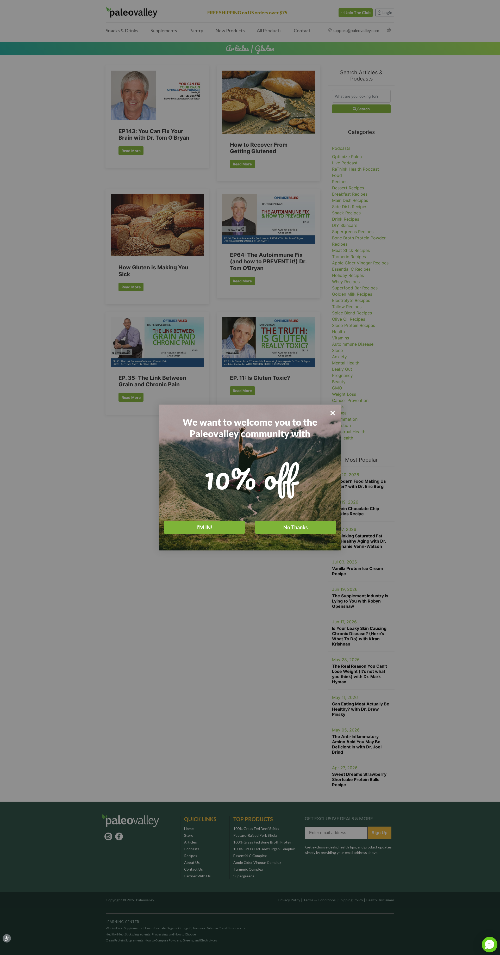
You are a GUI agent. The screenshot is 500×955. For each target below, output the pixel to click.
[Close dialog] (332, 413)
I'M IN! (204, 527)
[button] (489, 944)
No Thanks (295, 527)
